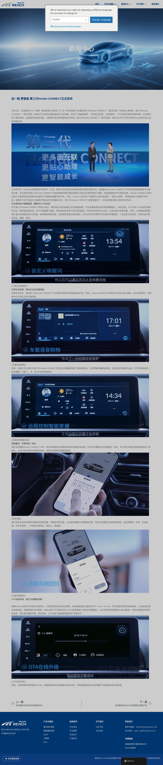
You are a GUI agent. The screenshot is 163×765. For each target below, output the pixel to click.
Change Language (101, 19)
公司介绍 (99, 727)
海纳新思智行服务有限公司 (135, 744)
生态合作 (73, 735)
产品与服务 (109, 4)
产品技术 (73, 738)
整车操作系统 (49, 727)
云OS (46, 735)
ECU (45, 742)
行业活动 (73, 727)
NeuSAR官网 (130, 748)
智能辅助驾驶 (49, 731)
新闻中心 (125, 4)
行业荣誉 (73, 731)
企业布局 (99, 731)
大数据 (46, 738)
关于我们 (140, 4)
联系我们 (155, 4)
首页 (97, 4)
